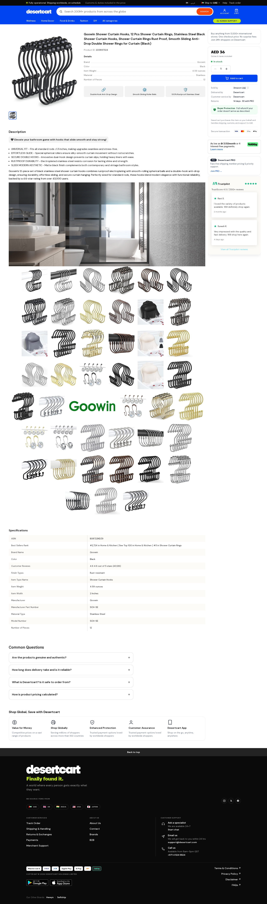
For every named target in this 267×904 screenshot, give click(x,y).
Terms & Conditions (227, 868)
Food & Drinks (67, 20)
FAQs (236, 885)
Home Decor (47, 20)
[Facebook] (238, 801)
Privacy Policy (231, 873)
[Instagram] (224, 801)
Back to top (133, 752)
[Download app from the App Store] (61, 883)
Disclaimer (233, 879)
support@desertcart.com (182, 842)
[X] (231, 801)
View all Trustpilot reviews (234, 249)
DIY (95, 20)
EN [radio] (187, 3)
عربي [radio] (193, 3)
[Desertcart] (38, 12)
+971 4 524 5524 (176, 854)
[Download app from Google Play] (37, 883)
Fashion (84, 20)
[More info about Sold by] (247, 87)
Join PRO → (216, 171)
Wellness (31, 20)
